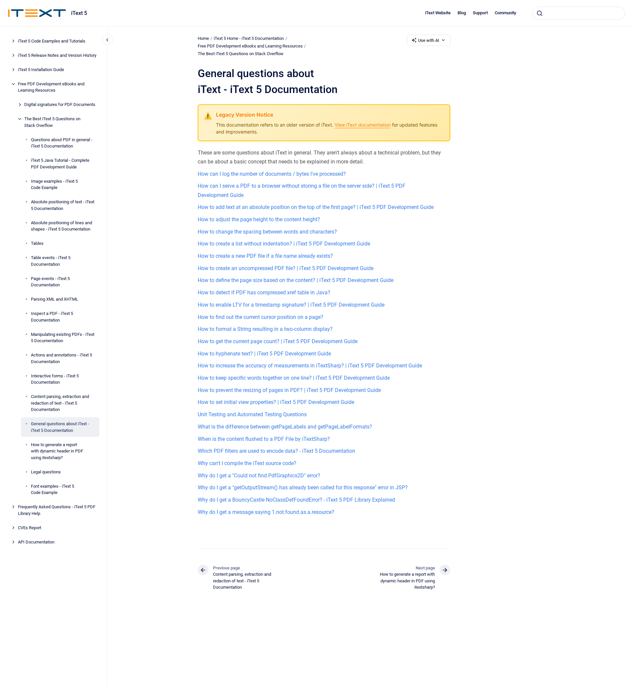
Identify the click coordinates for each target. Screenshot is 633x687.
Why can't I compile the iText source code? (247, 463)
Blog (462, 12)
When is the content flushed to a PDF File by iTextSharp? (264, 439)
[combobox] (578, 13)
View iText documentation (363, 125)
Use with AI (428, 40)
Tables (37, 243)
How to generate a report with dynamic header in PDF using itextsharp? (57, 451)
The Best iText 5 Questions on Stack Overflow (52, 122)
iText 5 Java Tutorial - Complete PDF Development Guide (60, 163)
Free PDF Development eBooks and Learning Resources (51, 87)
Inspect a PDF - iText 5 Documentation (52, 317)
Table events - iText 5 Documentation (50, 261)
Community (505, 12)
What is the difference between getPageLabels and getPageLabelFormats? (285, 427)
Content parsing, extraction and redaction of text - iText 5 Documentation (60, 403)
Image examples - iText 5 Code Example (54, 184)
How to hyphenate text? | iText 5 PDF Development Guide (264, 353)
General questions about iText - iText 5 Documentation (60, 427)
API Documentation (36, 542)
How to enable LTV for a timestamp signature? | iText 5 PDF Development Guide (291, 305)
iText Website (438, 12)
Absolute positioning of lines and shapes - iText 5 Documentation (61, 226)
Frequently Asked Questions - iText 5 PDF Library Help (56, 510)
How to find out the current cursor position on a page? (260, 317)
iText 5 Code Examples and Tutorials (51, 41)
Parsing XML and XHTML (54, 299)
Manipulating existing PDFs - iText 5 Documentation (62, 338)
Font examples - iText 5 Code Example (52, 489)
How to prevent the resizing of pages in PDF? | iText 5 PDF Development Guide (289, 390)
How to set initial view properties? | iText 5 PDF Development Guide (276, 402)
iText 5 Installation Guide (41, 69)
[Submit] (539, 13)
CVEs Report (29, 527)
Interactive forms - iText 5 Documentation (55, 379)
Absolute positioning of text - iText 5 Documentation (62, 205)
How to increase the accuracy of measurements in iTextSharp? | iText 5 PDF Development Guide (310, 365)
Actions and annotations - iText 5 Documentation (61, 358)
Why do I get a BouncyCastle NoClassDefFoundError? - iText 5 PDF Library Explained (296, 500)
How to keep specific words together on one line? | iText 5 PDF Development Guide (294, 378)
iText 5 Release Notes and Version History (57, 55)
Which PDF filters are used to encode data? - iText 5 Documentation (276, 451)
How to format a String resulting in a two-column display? (265, 329)
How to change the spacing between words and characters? (267, 232)
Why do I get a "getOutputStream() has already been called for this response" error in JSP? (303, 487)
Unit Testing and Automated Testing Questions (252, 414)
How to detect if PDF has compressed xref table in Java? (264, 292)
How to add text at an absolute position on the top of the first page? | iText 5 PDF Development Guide (316, 207)
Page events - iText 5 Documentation (50, 282)
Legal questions (46, 471)
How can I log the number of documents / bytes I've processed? (272, 174)
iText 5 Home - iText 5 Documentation (249, 38)
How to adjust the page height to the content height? (259, 219)
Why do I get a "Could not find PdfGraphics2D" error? (259, 475)
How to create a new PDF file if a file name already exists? (265, 256)
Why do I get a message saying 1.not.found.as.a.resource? (266, 512)
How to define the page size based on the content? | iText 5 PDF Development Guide (295, 280)
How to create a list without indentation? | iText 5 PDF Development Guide (284, 244)
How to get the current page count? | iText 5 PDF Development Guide (278, 341)
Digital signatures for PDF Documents (59, 104)
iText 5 (79, 13)
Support (480, 12)
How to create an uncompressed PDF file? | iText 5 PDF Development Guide (285, 268)
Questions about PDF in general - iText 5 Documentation (61, 143)
